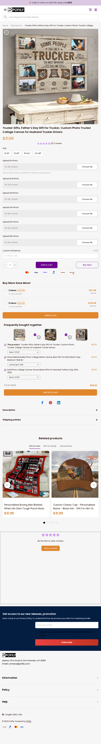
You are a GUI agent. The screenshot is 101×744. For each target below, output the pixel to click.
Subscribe (66, 642)
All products (16, 25)
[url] (28, 721)
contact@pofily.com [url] (19, 663)
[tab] (47, 120)
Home (5, 25)
